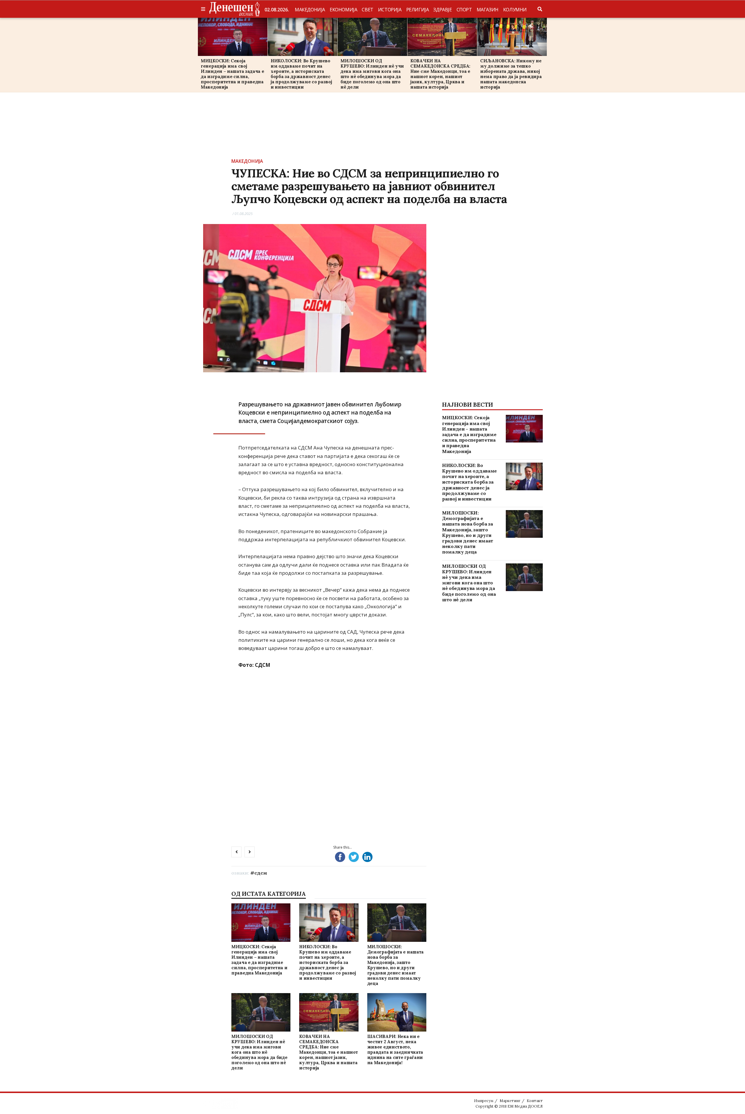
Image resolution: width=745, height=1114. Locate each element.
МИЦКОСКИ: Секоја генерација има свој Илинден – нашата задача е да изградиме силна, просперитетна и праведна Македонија (232, 74)
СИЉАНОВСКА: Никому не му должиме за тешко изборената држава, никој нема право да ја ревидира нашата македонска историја (511, 74)
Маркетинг (510, 1100)
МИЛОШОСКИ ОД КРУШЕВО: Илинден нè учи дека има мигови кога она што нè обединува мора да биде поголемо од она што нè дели (372, 74)
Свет (367, 9)
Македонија (310, 9)
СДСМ (260, 873)
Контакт (535, 1100)
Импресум (483, 1100)
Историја (390, 9)
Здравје (442, 9)
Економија (343, 9)
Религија (417, 9)
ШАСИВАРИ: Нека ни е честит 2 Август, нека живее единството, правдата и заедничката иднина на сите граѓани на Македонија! (395, 1049)
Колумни (515, 9)
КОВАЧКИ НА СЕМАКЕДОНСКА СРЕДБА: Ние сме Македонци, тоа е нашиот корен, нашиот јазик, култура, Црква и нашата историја (440, 74)
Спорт (464, 9)
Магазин (488, 9)
